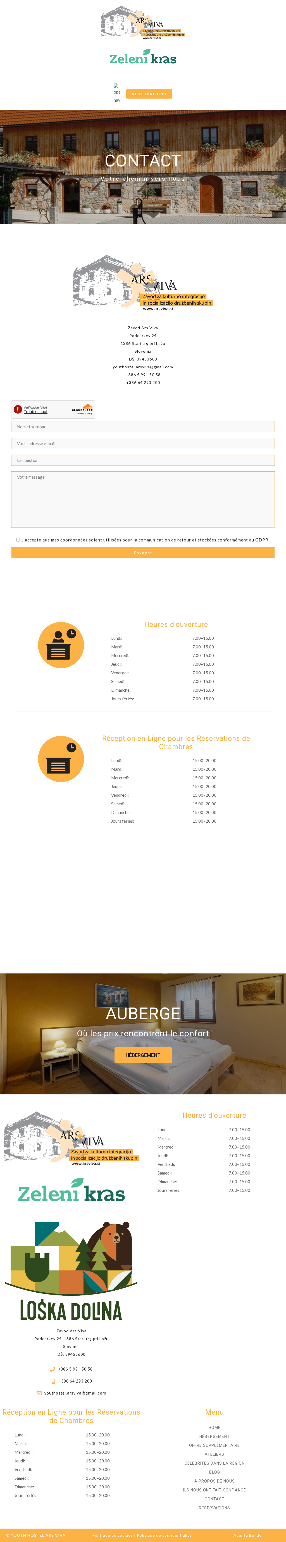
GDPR (261, 539)
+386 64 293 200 (143, 382)
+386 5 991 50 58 (143, 374)
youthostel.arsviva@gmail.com (143, 366)
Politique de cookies (112, 1535)
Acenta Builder (248, 1535)
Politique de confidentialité (164, 1535)
